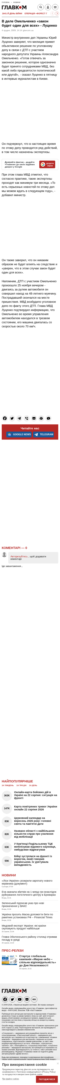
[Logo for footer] (14, 992)
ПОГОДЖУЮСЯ (47, 1079)
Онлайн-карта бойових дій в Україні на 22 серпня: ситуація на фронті (35, 795)
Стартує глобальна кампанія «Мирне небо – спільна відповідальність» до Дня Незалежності (37, 961)
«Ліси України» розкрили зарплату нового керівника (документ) (27, 882)
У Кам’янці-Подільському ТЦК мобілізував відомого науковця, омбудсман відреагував (35, 846)
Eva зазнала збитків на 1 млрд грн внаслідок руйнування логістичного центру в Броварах (29, 893)
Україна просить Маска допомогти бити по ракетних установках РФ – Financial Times (27, 916)
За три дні (21, 785)
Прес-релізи (13, 950)
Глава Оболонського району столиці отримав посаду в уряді (29, 938)
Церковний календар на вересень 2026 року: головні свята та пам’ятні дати (32, 821)
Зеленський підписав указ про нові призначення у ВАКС (23, 905)
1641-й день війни (12, 13)
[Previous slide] (52, 14)
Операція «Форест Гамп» (38, 13)
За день (33, 785)
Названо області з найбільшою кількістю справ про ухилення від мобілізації (34, 833)
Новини (9, 875)
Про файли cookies (10, 1079)
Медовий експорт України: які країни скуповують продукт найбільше (24, 927)
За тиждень (8, 785)
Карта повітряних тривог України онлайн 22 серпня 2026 (35, 808)
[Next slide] (57, 14)
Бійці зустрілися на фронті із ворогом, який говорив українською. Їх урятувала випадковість (33, 860)
